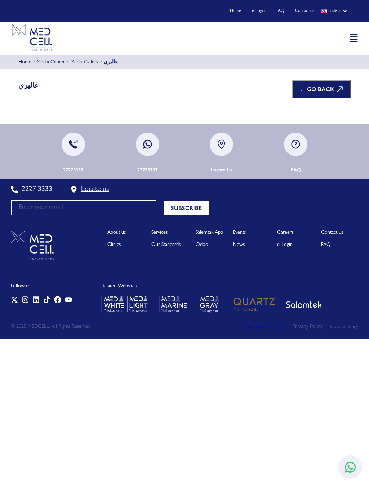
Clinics (114, 244)
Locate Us (221, 170)
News (239, 244)
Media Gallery (84, 62)
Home (235, 11)
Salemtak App (209, 232)
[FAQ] (295, 144)
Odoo (202, 244)
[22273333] (73, 144)
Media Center (51, 62)
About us (116, 232)
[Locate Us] (221, 144)
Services (159, 232)
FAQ (280, 11)
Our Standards (166, 244)
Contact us (304, 11)
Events (239, 232)
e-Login (258, 11)
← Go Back (317, 89)
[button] (334, 11)
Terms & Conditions (264, 327)
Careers (285, 232)
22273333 (73, 170)
